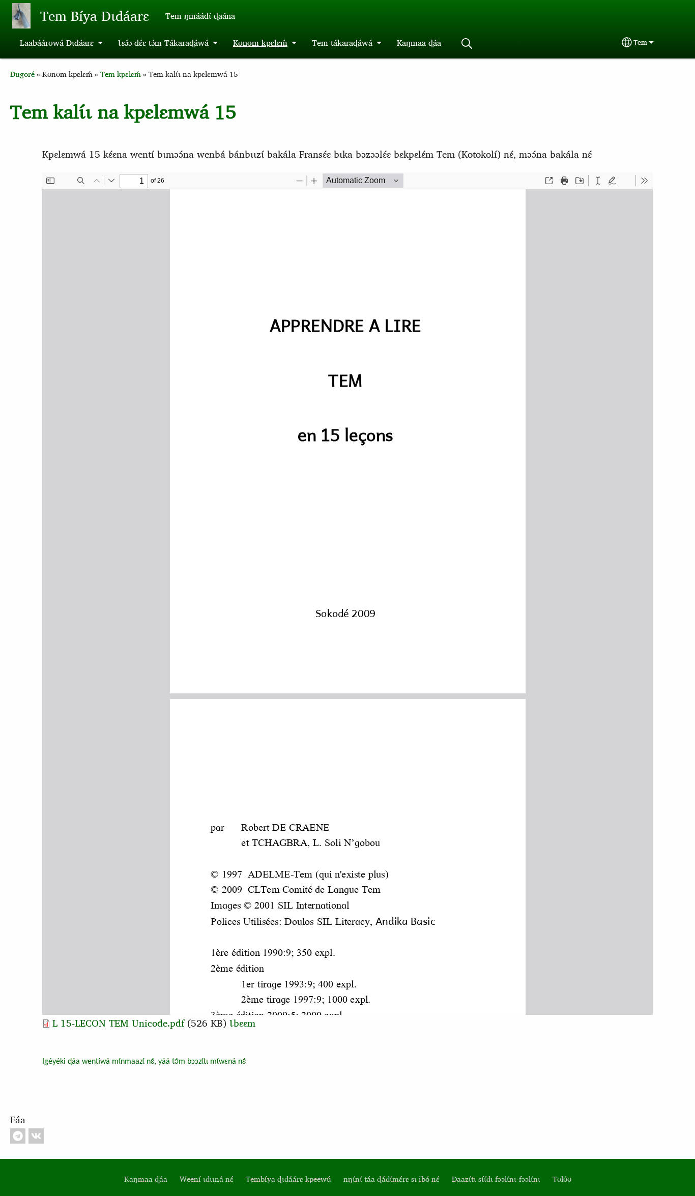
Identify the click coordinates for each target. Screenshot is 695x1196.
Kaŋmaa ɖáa (419, 42)
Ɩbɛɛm (242, 1023)
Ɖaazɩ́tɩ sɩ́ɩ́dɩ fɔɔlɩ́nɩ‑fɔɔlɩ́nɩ (496, 1179)
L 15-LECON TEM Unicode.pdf (118, 1023)
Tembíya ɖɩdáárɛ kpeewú (288, 1179)
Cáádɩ (466, 43)
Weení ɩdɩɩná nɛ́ (207, 1179)
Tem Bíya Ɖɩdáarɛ (94, 16)
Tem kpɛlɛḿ (120, 74)
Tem (640, 42)
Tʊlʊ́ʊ (562, 1179)
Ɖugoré (22, 74)
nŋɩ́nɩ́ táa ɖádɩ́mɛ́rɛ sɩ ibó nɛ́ (391, 1179)
